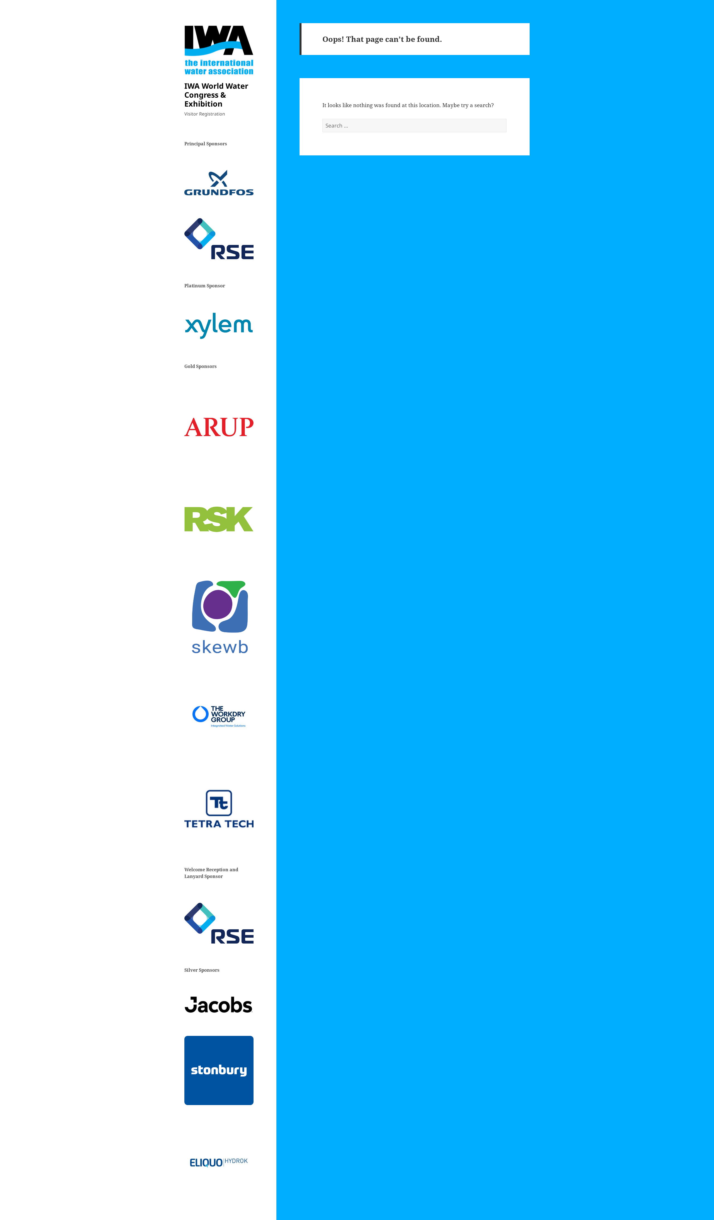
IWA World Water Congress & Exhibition (216, 95)
